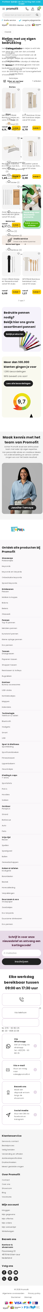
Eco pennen (7, 645)
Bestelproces (8, 1145)
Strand (5, 814)
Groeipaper (7, 902)
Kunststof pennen (10, 634)
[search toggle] (37, 15)
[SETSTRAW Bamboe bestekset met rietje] (31, 264)
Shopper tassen (9, 665)
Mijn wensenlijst (9, 1227)
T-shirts (5, 778)
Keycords (6, 566)
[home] (12, 8)
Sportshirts (7, 783)
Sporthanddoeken (10, 752)
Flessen (5, 591)
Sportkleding (7, 747)
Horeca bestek (15, 69)
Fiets (4, 831)
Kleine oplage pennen (12, 639)
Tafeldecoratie (12, 61)
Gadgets (6, 727)
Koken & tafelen (10, 868)
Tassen (5, 651)
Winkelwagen (8, 1231)
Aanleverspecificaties (12, 1158)
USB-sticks (7, 690)
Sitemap (28, 1297)
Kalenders (6, 707)
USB (3, 738)
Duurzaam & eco (10, 899)
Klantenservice (12, 1135)
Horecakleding (8, 887)
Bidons (5, 603)
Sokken (5, 800)
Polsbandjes (7, 560)
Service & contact (10, 1141)
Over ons (6, 1184)
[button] (16, 25)
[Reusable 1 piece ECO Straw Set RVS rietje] (31, 148)
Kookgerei (10, 53)
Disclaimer (16, 1297)
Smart (5, 732)
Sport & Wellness (10, 744)
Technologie (8, 713)
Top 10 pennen (8, 622)
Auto (4, 825)
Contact (6, 1180)
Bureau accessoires (11, 684)
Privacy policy (34, 1293)
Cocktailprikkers (16, 74)
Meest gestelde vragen (13, 1166)
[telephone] (27, 9)
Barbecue (6, 820)
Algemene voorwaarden (13, 1293)
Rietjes (12, 87)
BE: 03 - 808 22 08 (10, 1030)
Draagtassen (8, 653)
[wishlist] (18, 90)
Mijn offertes (7, 1218)
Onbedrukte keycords (12, 577)
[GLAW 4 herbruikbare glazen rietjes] (11, 197)
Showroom (7, 1188)
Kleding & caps (9, 775)
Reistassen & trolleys (11, 670)
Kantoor (6, 682)
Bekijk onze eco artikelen (31, 224)
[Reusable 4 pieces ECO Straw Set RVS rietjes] (11, 148)
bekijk (36, 128)
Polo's (4, 789)
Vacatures (7, 1197)
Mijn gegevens (8, 1214)
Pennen (5, 620)
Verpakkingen (8, 893)
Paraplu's (6, 809)
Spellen (5, 845)
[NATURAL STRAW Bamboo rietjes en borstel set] (11, 100)
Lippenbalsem (8, 763)
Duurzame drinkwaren (12, 918)
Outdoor (6, 806)
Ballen (5, 856)
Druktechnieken (9, 1162)
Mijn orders (7, 1223)
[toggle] (3, 8)
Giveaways (7, 558)
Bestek (8, 31)
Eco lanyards (8, 913)
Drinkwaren (7, 589)
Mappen (6, 701)
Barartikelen (11, 57)
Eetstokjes (13, 78)
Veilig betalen (8, 1150)
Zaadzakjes (7, 907)
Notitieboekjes (8, 696)
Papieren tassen (9, 659)
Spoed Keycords (9, 583)
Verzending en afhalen (12, 1154)
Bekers (5, 608)
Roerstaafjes (14, 83)
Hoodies (6, 794)
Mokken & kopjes (9, 597)
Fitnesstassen (8, 758)
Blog (4, 1192)
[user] (32, 9)
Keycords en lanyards (12, 572)
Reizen (5, 840)
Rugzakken (7, 676)
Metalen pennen (9, 628)
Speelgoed (7, 851)
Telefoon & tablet (10, 715)
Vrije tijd (6, 837)
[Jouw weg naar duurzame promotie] (31, 197)
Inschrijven (21, 961)
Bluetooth (6, 721)
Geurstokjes (7, 769)
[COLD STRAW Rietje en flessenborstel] (11, 264)
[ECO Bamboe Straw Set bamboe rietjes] (31, 100)
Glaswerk (6, 614)
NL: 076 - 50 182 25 (10, 1028)
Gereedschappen (10, 862)
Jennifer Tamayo (22, 507)
